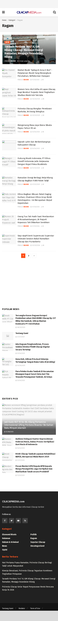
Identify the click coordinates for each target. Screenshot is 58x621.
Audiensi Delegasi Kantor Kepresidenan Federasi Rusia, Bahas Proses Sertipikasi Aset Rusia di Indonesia (34, 442)
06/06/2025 (36, 99)
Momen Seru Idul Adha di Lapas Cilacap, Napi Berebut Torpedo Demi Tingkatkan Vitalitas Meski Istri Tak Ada (37, 92)
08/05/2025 (21, 327)
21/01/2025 (20, 460)
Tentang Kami (21, 333)
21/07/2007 (21, 337)
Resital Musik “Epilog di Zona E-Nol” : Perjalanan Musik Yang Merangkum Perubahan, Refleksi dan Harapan (35, 73)
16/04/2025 (21, 448)
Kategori (12, 20)
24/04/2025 (36, 148)
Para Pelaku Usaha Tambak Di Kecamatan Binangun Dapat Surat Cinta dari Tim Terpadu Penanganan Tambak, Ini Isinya (34, 374)
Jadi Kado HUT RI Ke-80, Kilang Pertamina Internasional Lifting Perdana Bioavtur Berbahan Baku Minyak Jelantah (28, 425)
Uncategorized (37, 546)
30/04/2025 (21, 365)
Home (4, 20)
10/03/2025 (36, 168)
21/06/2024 (36, 207)
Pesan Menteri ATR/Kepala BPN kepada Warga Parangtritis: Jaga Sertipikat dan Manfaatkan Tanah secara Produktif (33, 469)
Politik (33, 534)
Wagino (13, 61)
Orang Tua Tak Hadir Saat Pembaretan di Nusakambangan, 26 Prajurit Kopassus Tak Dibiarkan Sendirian (36, 219)
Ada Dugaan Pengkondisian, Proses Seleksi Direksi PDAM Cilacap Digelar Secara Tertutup (32, 347)
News (7, 42)
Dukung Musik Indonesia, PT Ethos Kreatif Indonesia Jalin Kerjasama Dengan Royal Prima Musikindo (34, 161)
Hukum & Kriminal (10, 542)
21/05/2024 (36, 226)
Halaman (6, 538)
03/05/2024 (36, 245)
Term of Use (35, 608)
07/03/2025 (36, 184)
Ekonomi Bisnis (9, 534)
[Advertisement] (29, 3)
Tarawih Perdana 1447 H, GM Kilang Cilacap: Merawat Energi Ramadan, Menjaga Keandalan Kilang (24, 51)
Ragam (20, 20)
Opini (4, 550)
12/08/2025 (9, 432)
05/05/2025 (36, 115)
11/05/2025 (20, 475)
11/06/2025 (35, 80)
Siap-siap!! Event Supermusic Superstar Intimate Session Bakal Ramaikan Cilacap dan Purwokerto (36, 238)
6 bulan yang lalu (24, 61)
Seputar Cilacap (37, 542)
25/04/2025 (36, 132)
